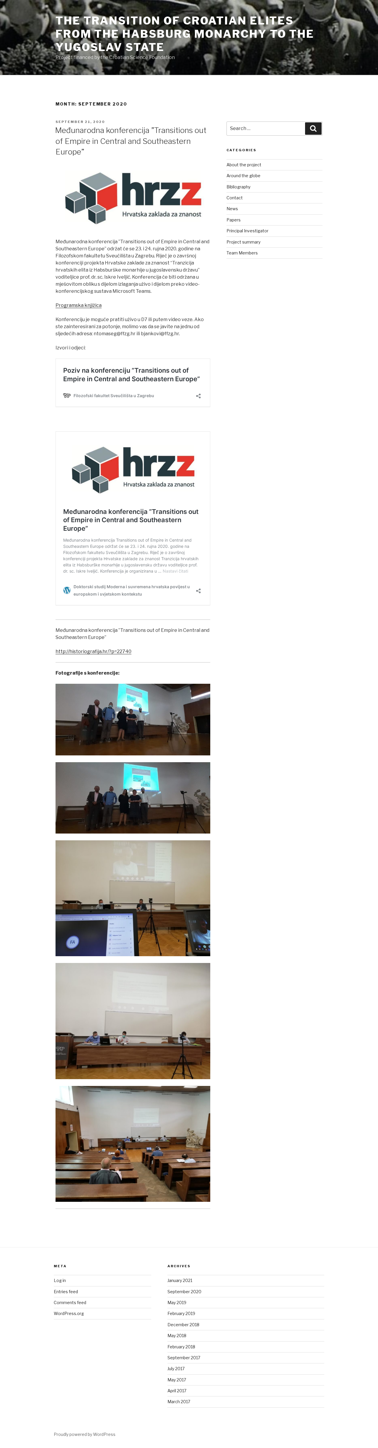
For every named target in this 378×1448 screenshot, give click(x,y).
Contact (235, 197)
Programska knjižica (79, 305)
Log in (60, 1280)
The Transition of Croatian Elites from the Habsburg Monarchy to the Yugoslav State (185, 34)
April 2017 (176, 1390)
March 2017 (178, 1401)
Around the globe (243, 175)
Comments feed (70, 1302)
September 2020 (184, 1291)
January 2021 (179, 1280)
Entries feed (66, 1291)
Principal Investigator (247, 230)
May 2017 (176, 1379)
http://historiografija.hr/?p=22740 (93, 651)
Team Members (242, 252)
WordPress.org (69, 1313)
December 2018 (183, 1324)
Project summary (243, 241)
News (232, 208)
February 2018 (181, 1346)
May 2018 (176, 1335)
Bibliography (238, 186)
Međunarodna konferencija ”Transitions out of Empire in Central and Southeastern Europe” (130, 141)
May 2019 (176, 1302)
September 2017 (183, 1357)
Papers (234, 219)
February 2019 (181, 1313)
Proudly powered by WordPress (84, 1434)
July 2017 (176, 1368)
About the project (244, 164)
